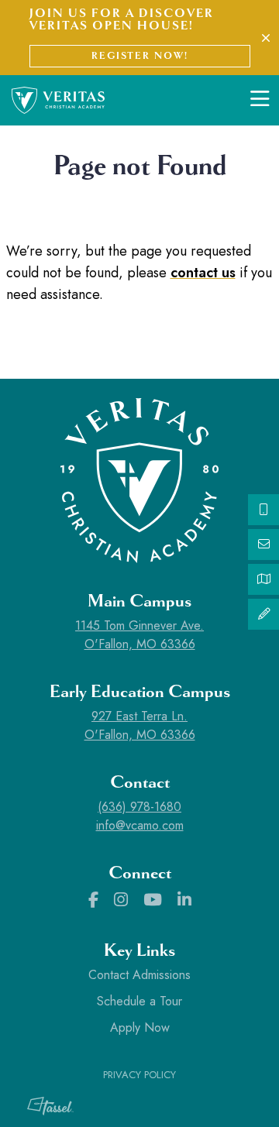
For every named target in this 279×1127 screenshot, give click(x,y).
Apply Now (140, 1027)
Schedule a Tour (139, 1001)
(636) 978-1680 (139, 807)
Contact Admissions (139, 975)
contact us (203, 273)
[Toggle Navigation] (259, 100)
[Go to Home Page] (58, 99)
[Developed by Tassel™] (43, 1106)
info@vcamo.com (140, 825)
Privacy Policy (139, 1074)
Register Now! (139, 56)
